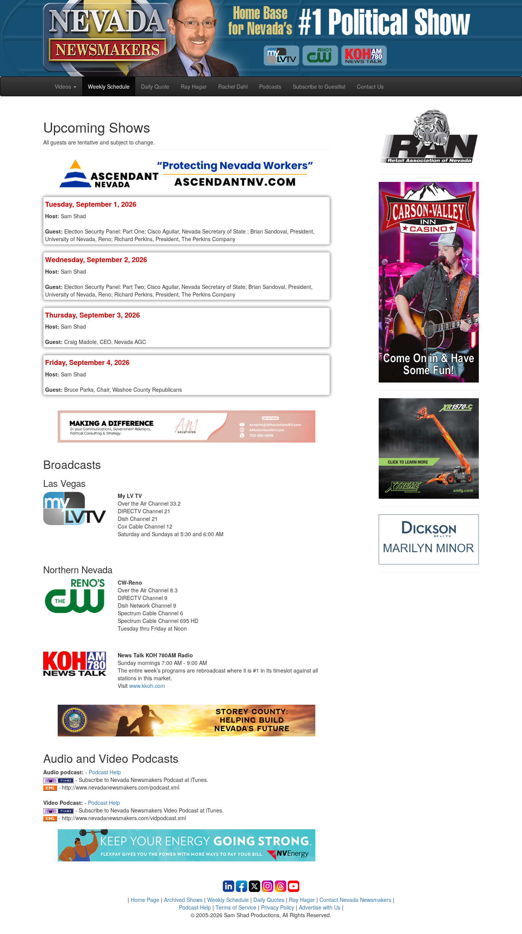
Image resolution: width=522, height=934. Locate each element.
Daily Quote (155, 86)
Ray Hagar (194, 86)
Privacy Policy (277, 907)
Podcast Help (105, 772)
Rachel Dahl (233, 86)
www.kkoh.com (147, 685)
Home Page (145, 899)
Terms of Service (236, 907)
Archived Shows (183, 899)
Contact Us (370, 86)
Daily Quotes (268, 899)
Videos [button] (64, 86)
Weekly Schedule (109, 86)
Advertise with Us (319, 907)
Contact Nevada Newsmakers (355, 899)
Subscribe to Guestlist (319, 86)
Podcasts (270, 86)
